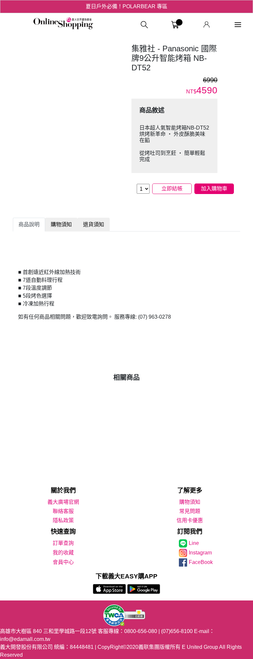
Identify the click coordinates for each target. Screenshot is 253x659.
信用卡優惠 (190, 520)
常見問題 (189, 511)
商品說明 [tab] (29, 224)
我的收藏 (63, 552)
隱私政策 (63, 520)
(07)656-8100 (177, 631)
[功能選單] (238, 25)
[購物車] (175, 25)
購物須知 (189, 502)
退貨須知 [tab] (93, 224)
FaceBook (201, 562)
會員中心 (63, 562)
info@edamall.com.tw (25, 639)
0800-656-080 (140, 631)
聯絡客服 (63, 511)
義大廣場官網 (63, 502)
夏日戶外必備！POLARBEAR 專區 (126, 6)
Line (194, 543)
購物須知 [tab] (61, 224)
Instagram (200, 552)
